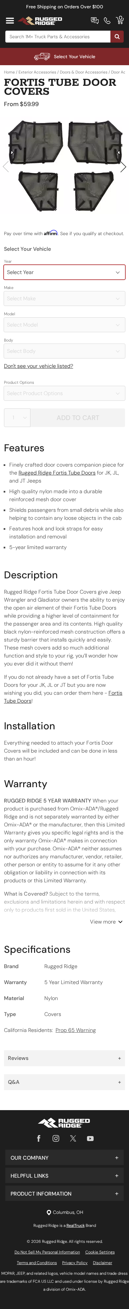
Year (8, 261)
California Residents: (50, 1030)
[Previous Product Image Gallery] (6, 166)
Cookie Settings (100, 1252)
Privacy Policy (75, 1262)
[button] (64, 1157)
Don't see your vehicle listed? (38, 366)
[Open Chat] (95, 20)
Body (8, 340)
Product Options (19, 382)
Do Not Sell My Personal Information (47, 1252)
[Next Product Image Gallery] (123, 166)
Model (9, 314)
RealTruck (75, 1225)
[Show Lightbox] (64, 165)
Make (9, 287)
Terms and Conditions (37, 1262)
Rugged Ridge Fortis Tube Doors (57, 472)
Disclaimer (102, 1262)
